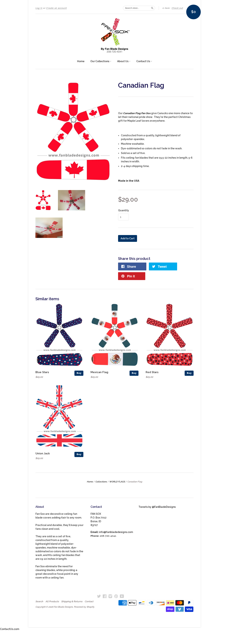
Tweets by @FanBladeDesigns (157, 506)
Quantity (123, 210)
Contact (89, 601)
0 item (166, 8)
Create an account (56, 8)
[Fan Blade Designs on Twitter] (99, 596)
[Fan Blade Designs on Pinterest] (116, 596)
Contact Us (143, 61)
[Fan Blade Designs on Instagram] (110, 596)
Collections (101, 481)
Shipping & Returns (71, 601)
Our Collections (100, 61)
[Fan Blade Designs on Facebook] (105, 596)
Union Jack (42, 453)
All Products (52, 601)
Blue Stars (42, 372)
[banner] (114, 35)
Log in (38, 8)
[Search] (152, 8)
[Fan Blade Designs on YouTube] (122, 596)
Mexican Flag (99, 372)
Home (80, 61)
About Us (123, 61)
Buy (79, 373)
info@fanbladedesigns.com (116, 532)
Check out (177, 8)
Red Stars (152, 372)
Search (39, 601)
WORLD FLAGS (117, 481)
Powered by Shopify (84, 607)
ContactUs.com (9, 629)
